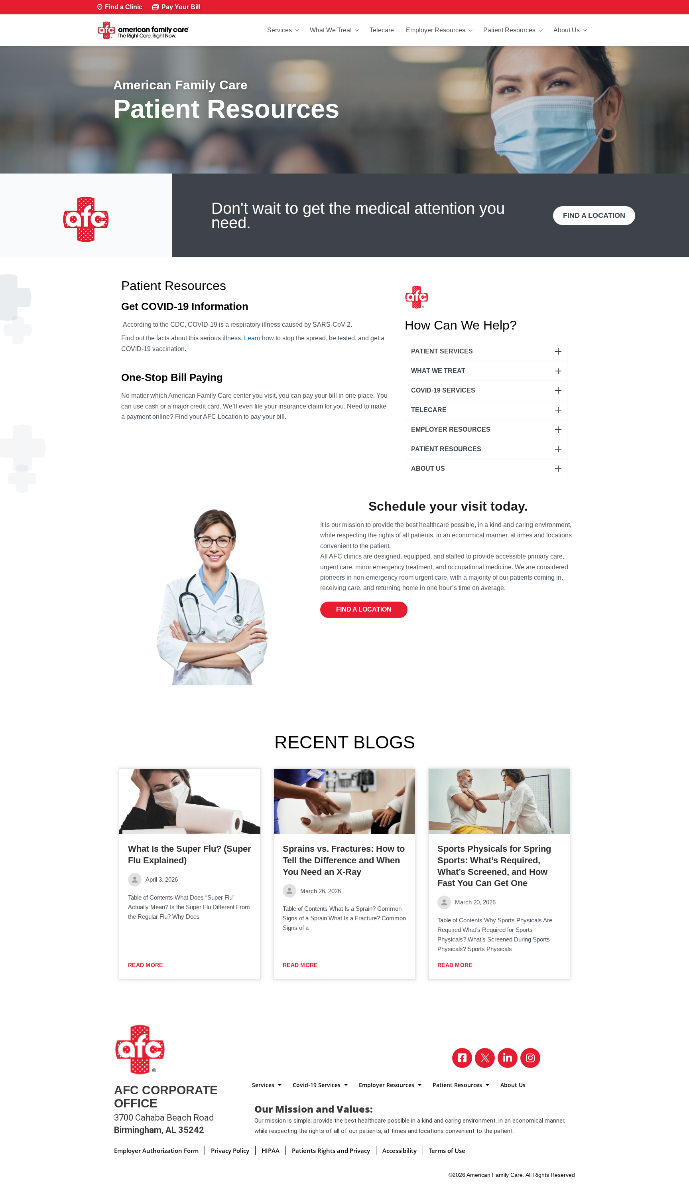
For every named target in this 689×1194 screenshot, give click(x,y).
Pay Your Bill (180, 7)
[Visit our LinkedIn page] (508, 1058)
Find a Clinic (123, 7)
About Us (566, 30)
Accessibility (399, 1151)
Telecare (382, 30)
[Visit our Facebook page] (462, 1058)
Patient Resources (509, 30)
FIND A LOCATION (594, 215)
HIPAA (271, 1151)
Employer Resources (435, 30)
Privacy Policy (230, 1151)
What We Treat (331, 30)
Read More (145, 965)
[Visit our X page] (485, 1058)
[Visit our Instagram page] (530, 1058)
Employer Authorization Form (156, 1151)
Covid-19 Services (317, 1085)
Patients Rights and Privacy (331, 1151)
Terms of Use (447, 1151)
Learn (252, 338)
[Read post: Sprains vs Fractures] (344, 801)
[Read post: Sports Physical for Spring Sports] (499, 801)
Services (279, 30)
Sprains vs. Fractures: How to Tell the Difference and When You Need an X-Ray (344, 860)
